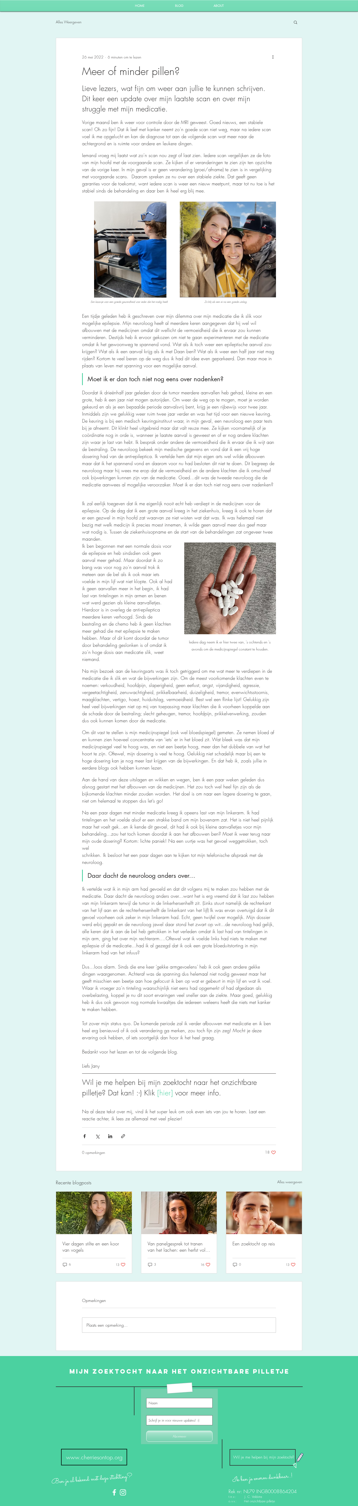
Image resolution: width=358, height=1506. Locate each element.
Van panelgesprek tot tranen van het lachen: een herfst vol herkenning (176, 1246)
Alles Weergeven (69, 21)
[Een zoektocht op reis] (264, 1213)
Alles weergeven (289, 1181)
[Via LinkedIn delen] (110, 1136)
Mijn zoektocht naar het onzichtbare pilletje (179, 1371)
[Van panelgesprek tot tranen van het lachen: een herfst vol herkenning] (179, 1213)
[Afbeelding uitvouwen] (130, 249)
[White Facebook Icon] (114, 1492)
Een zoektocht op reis (253, 1243)
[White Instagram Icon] (123, 1492)
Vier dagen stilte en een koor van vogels (90, 1246)
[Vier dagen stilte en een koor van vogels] (94, 1213)
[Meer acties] (273, 57)
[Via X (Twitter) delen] (97, 1136)
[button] (295, 22)
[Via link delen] (123, 1136)
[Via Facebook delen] (84, 1136)
